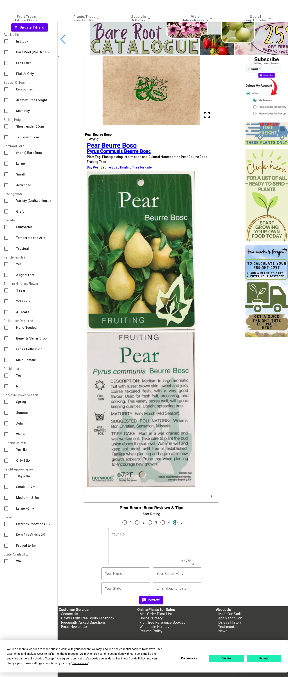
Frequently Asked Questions (83, 622)
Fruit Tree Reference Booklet (162, 622)
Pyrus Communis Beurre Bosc (119, 151)
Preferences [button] (80, 663)
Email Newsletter (74, 627)
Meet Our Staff (230, 614)
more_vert (211, 496)
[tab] (29, 18)
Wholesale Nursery (154, 627)
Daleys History (230, 622)
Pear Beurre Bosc (112, 145)
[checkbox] (29, 41)
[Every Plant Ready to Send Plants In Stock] (266, 195)
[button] (197, 52)
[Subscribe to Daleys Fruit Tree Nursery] (266, 87)
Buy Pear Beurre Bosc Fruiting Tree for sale (119, 167)
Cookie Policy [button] (137, 658)
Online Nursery (151, 618)
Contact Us (69, 614)
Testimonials (228, 627)
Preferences (189, 658)
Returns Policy (151, 631)
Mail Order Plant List (156, 614)
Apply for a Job (230, 618)
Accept (263, 658)
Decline (226, 658)
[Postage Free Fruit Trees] (266, 133)
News (222, 631)
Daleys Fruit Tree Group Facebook (87, 618)
